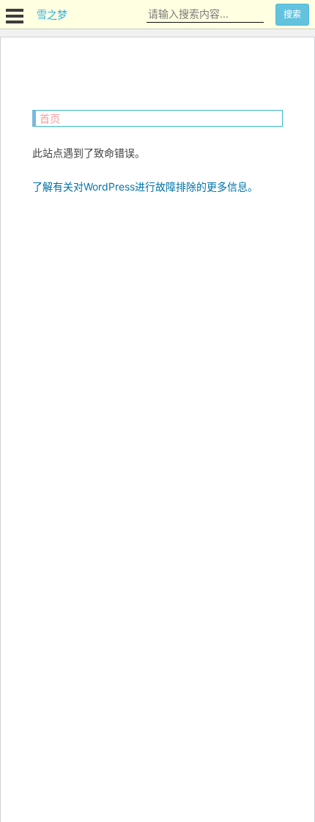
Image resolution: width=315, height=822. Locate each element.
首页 (50, 118)
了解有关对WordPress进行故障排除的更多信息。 (145, 186)
